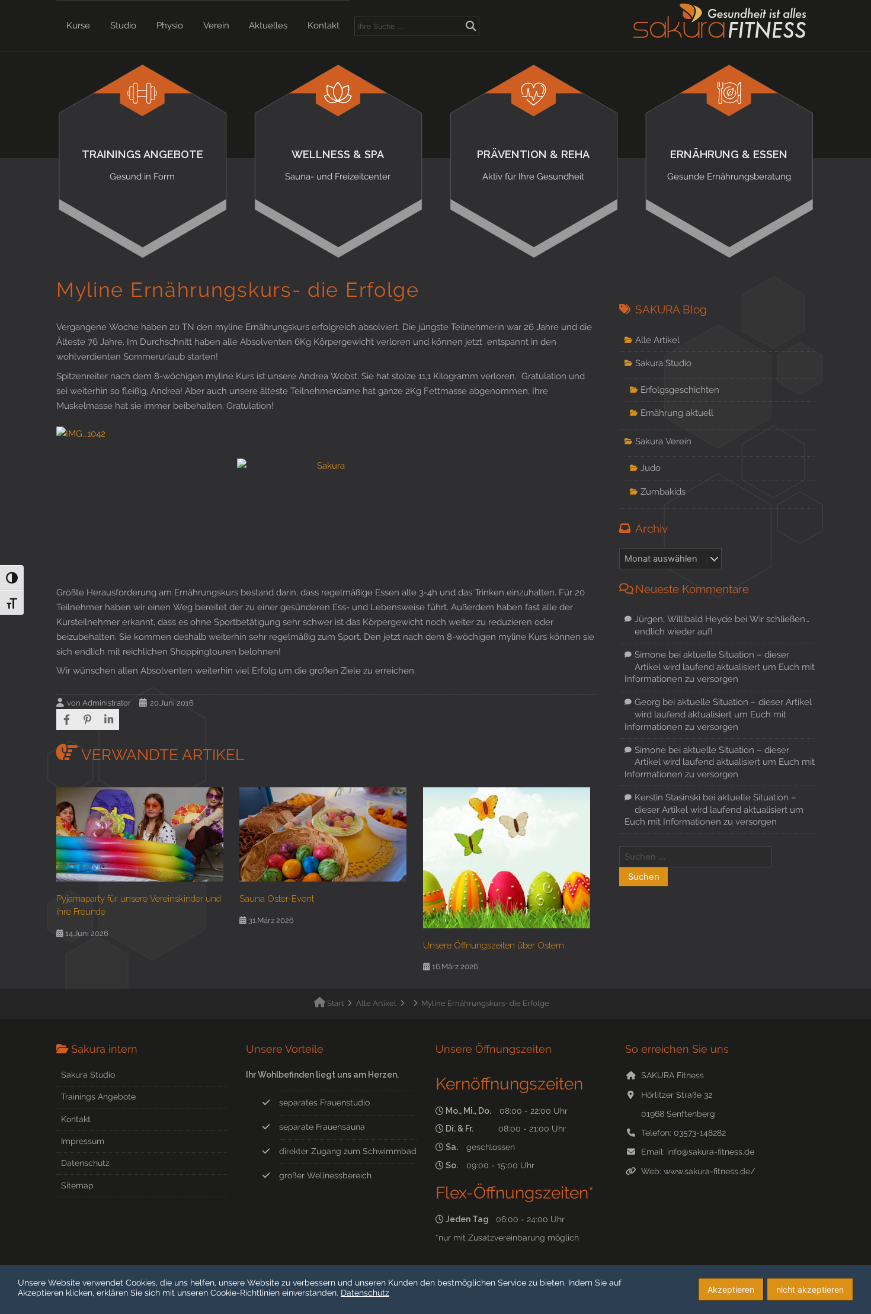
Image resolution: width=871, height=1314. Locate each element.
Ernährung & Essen (729, 165)
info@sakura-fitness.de (710, 1151)
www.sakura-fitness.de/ (709, 1171)
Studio (123, 25)
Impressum (82, 1141)
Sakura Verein (663, 441)
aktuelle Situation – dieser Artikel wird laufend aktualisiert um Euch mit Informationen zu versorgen (720, 666)
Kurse (78, 25)
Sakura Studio (663, 363)
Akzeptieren (730, 1289)
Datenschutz (85, 1163)
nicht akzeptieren (810, 1289)
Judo (651, 468)
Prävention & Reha (533, 165)
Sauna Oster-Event (276, 898)
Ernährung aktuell (677, 413)
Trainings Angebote (142, 165)
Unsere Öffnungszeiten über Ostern (493, 945)
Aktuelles (268, 25)
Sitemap (77, 1185)
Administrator (106, 702)
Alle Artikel (657, 340)
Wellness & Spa (337, 165)
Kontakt (324, 25)
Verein (216, 25)
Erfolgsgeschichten (680, 389)
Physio (169, 25)
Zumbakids (663, 491)
